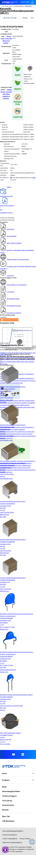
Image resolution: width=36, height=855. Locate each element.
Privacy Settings (25, 839)
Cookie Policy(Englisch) (9, 839)
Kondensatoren (12, 6)
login (34, 178)
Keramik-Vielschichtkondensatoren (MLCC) (19, 6)
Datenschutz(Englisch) (9, 835)
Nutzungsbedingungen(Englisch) (12, 831)
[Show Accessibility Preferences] (5, 850)
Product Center (25, 2)
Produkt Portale (7, 6)
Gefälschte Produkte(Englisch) (12, 842)
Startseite (3, 6)
